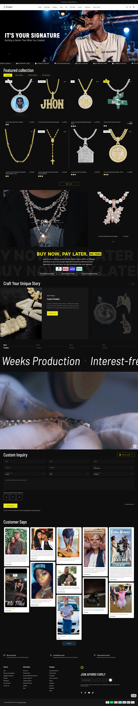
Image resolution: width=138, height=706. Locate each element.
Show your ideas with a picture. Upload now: (13, 492)
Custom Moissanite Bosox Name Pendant (48, 122)
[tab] (7, 75)
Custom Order (7, 683)
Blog (24, 688)
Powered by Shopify (22, 702)
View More (69, 643)
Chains (51, 680)
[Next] (133, 284)
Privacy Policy (26, 510)
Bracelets (51, 688)
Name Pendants (6, 346)
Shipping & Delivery (8, 675)
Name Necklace (72, 346)
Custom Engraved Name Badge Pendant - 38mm (81, 122)
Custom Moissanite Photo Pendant (14, 122)
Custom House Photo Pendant (78, 172)
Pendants (51, 683)
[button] (43, 236)
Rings (50, 690)
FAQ (4, 670)
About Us (25, 670)
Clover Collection (53, 678)
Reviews (5, 678)
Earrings (51, 685)
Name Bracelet (104, 346)
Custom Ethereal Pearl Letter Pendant (108, 236)
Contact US (6, 685)
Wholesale (6, 680)
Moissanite (52, 675)
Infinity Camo (52, 673)
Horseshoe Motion (53, 670)
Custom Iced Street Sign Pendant (112, 122)
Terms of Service (34, 510)
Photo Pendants (39, 346)
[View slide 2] (114, 241)
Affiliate (25, 685)
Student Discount (27, 683)
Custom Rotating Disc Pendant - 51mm (113, 172)
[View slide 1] (112, 241)
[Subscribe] (110, 680)
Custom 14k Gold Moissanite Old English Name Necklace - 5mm (16, 172)
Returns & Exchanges (8, 673)
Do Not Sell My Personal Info (30, 675)
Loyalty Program (27, 680)
